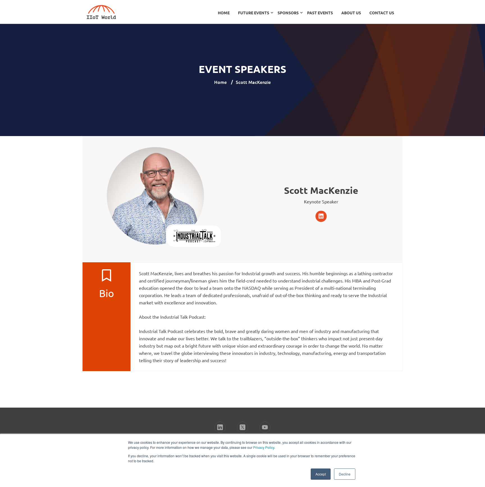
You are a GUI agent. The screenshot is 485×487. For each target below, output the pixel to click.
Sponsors (288, 12)
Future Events (253, 12)
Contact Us (381, 12)
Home (224, 12)
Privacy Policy (263, 447)
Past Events (320, 12)
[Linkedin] (321, 216)
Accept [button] (320, 474)
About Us (351, 12)
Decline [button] (345, 474)
